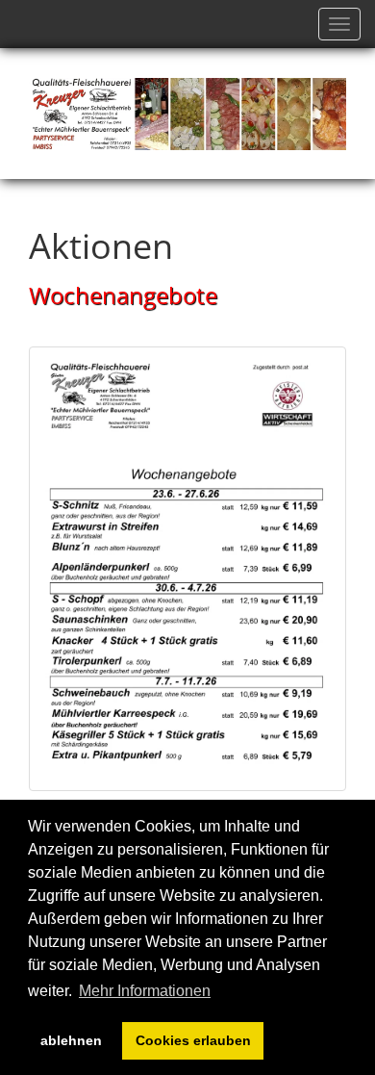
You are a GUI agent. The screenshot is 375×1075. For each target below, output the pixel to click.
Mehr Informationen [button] (145, 991)
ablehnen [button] (71, 1040)
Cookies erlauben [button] (193, 1040)
